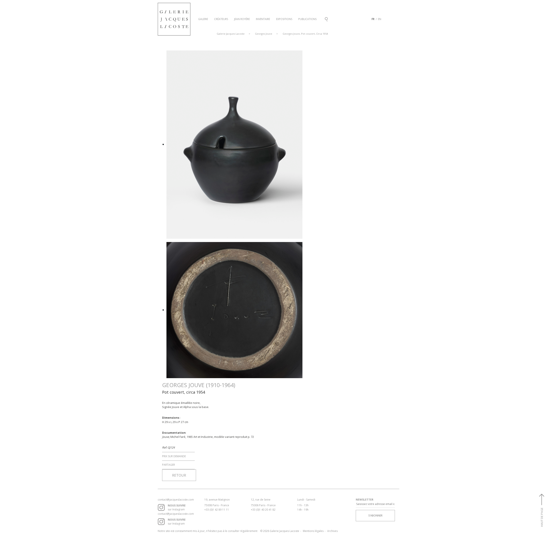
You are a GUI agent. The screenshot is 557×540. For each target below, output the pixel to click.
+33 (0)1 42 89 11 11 (216, 509)
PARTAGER (168, 465)
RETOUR (179, 475)
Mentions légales (313, 531)
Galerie (203, 19)
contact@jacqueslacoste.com (176, 499)
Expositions (284, 19)
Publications (307, 19)
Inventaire (263, 19)
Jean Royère (242, 19)
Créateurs (221, 19)
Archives (332, 531)
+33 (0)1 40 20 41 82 (263, 509)
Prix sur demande (174, 456)
